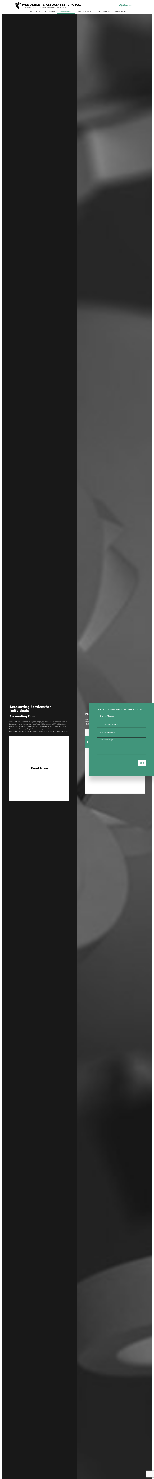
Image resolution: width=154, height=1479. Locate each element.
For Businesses (84, 11)
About (38, 11)
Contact (106, 11)
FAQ (98, 11)
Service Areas (120, 11)
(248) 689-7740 (124, 5)
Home (30, 11)
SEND (142, 763)
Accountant (50, 11)
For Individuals (65, 11)
